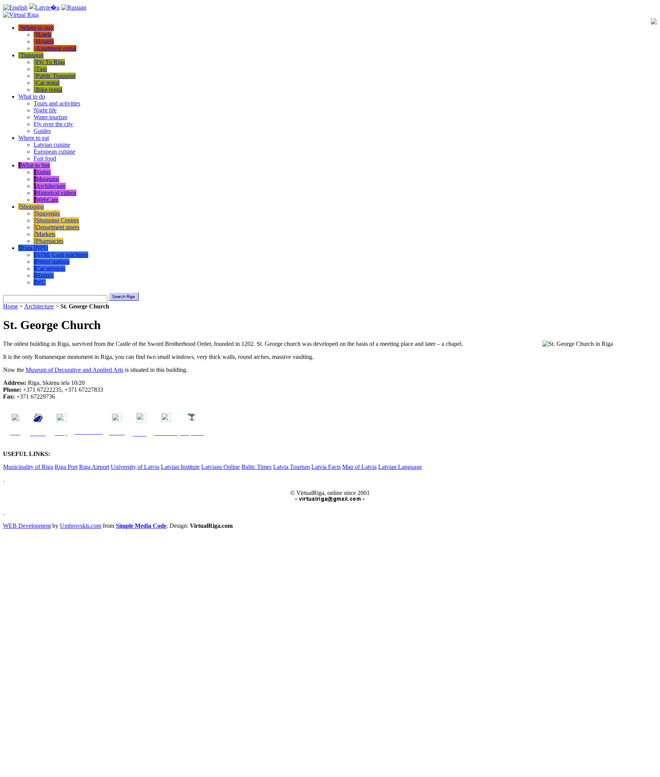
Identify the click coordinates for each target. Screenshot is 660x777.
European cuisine (54, 151)
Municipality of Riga (28, 467)
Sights (43, 172)
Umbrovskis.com (80, 525)
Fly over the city (53, 124)
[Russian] (73, 7)
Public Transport (56, 76)
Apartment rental (56, 48)
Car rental (48, 82)
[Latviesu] (44, 7)
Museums (47, 179)
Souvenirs (48, 213)
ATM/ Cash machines (62, 254)
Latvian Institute (180, 467)
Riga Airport (94, 467)
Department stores (57, 227)
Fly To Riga (50, 62)
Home (10, 306)
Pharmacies (49, 241)
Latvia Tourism (291, 467)
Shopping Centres (57, 220)
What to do (31, 96)
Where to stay (37, 27)
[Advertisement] (33, 651)
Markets (45, 234)
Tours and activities (57, 103)
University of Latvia (135, 467)
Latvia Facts (326, 467)
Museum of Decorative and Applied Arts (74, 370)
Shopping (32, 206)
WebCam (47, 199)
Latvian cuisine (52, 144)
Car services (50, 268)
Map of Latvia (359, 467)
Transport (32, 55)
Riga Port (66, 467)
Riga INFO (34, 248)
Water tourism (50, 117)
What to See (35, 165)
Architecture (51, 186)
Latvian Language (400, 467)
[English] (15, 7)
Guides (42, 131)
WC (41, 282)
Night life (45, 110)
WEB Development (27, 525)
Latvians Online (220, 467)
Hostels (45, 41)
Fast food (45, 158)
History (45, 275)
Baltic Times (256, 467)
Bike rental (49, 89)
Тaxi (41, 69)
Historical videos (56, 193)
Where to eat (33, 138)
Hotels (44, 34)
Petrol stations (53, 261)
